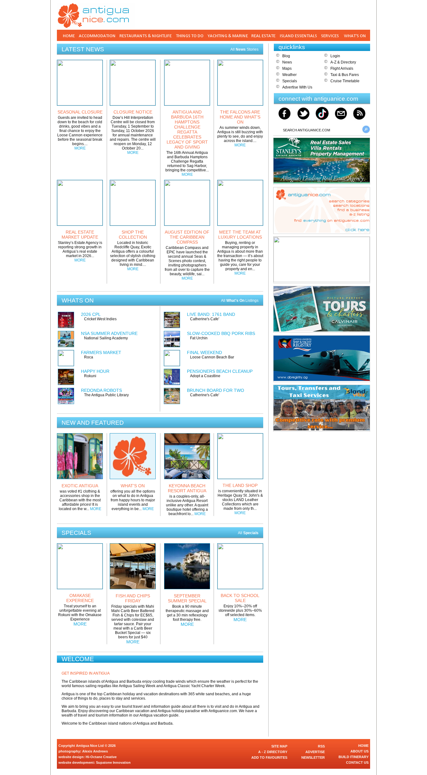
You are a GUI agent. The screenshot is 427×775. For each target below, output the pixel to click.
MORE (80, 148)
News (287, 62)
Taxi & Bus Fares (344, 75)
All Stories (244, 49)
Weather (289, 75)
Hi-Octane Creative (101, 757)
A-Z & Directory (343, 62)
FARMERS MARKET (101, 352)
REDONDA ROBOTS (101, 390)
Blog (286, 56)
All (248, 533)
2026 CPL (91, 314)
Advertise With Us (297, 87)
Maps (287, 68)
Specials (289, 81)
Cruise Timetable (344, 81)
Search (366, 129)
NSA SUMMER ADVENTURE (109, 333)
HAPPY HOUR (95, 371)
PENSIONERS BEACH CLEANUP (220, 371)
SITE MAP (279, 746)
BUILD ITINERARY (354, 757)
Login (335, 56)
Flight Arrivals (341, 68)
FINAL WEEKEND (204, 352)
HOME (363, 745)
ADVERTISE (315, 752)
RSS (321, 746)
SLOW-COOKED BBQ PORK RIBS (221, 333)
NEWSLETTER (313, 757)
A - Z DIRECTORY (272, 752)
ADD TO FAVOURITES (269, 757)
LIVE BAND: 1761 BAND (211, 314)
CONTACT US (357, 762)
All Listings (240, 300)
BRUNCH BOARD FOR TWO (215, 390)
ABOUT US (359, 751)
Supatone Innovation (113, 762)
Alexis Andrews (95, 751)
